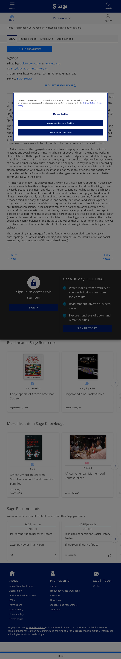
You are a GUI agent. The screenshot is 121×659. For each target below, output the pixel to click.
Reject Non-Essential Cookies (60, 132)
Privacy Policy (89, 103)
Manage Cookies (60, 114)
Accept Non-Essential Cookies (60, 123)
